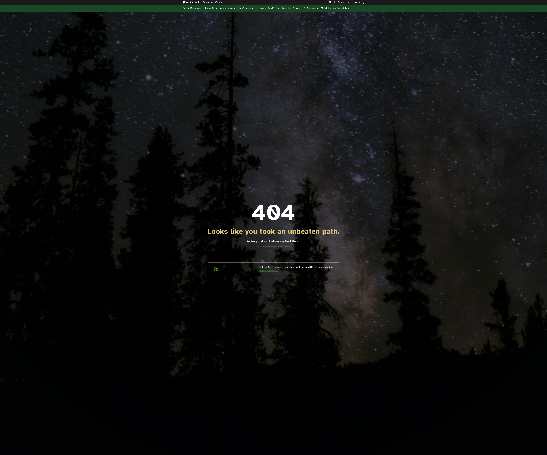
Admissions (226, 8)
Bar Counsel (244, 8)
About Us (210, 8)
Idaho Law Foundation (337, 8)
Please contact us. (268, 270)
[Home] (188, 2)
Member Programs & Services (299, 8)
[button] (332, 2)
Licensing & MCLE (266, 8)
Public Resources (192, 8)
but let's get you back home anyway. (273, 246)
